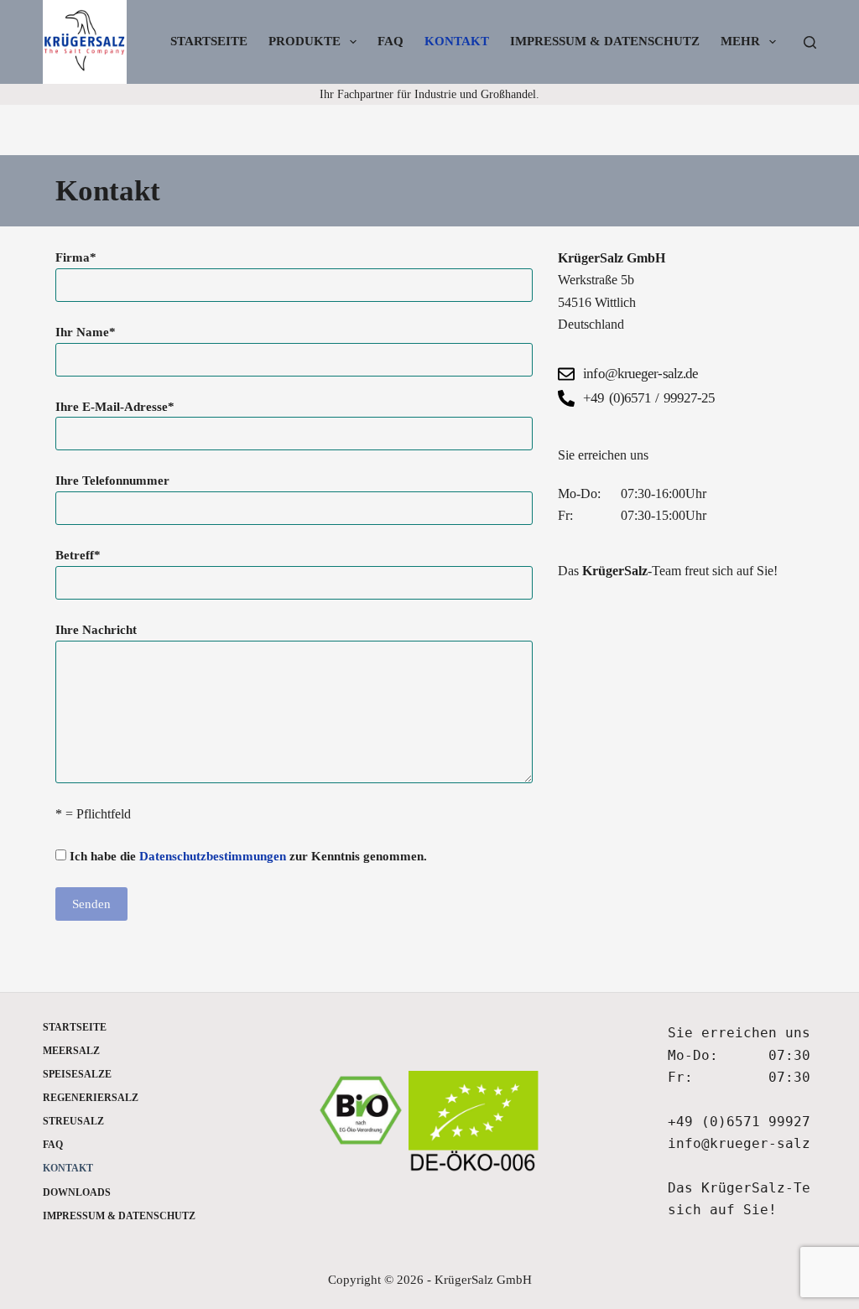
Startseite (208, 41)
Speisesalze (77, 1074)
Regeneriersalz (90, 1098)
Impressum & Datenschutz (605, 41)
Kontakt (456, 41)
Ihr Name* (85, 332)
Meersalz (71, 1051)
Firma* (75, 257)
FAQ (390, 41)
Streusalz (73, 1121)
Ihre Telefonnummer (112, 480)
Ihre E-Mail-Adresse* (114, 406)
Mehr (740, 41)
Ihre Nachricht (96, 629)
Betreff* (78, 555)
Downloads (77, 1192)
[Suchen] (810, 42)
